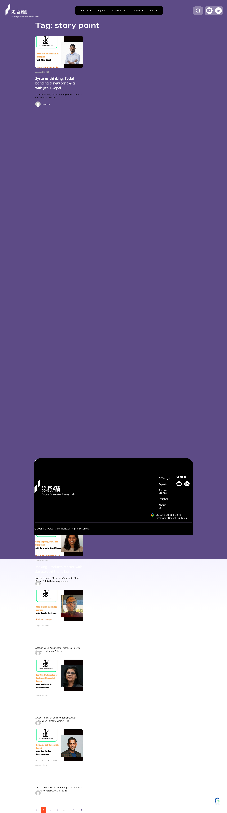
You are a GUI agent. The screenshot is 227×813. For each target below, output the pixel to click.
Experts (101, 10)
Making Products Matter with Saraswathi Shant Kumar (58, 569)
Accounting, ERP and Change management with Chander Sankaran (58, 637)
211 (73, 809)
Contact (181, 477)
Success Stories (119, 10)
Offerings (84, 10)
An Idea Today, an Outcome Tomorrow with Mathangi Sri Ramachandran (58, 706)
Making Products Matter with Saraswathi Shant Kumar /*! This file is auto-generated (57, 580)
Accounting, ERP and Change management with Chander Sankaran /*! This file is (57, 649)
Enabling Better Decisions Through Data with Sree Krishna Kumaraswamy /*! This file (58, 789)
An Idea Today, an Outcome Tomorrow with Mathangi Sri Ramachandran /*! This (55, 719)
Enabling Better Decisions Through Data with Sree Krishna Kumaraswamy (56, 776)
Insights (136, 10)
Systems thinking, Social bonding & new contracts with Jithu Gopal (55, 83)
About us (154, 10)
